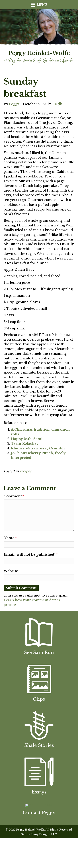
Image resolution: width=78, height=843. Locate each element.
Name (10, 538)
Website (11, 571)
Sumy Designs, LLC (44, 834)
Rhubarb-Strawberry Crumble (38, 448)
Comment (14, 496)
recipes (25, 471)
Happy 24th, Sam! (26, 439)
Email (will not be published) (31, 555)
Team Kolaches (24, 444)
